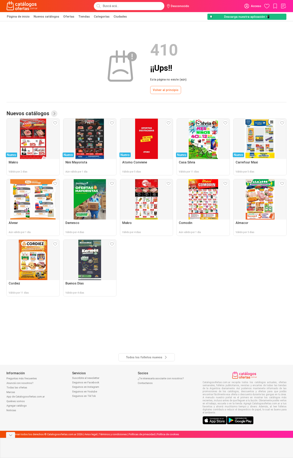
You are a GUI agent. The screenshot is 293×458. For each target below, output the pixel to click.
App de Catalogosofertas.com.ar (25, 396)
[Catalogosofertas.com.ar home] (22, 6)
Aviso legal (90, 434)
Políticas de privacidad (142, 434)
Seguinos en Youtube (84, 391)
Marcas (10, 392)
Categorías (102, 16)
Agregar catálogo (16, 405)
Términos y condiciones (113, 434)
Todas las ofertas (16, 387)
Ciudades (120, 16)
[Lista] (283, 6)
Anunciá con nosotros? (19, 383)
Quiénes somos (15, 401)
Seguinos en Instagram (85, 386)
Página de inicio (18, 16)
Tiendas (84, 16)
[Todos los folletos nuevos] (54, 113)
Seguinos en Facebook (85, 382)
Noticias (11, 410)
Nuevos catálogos (46, 16)
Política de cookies (168, 434)
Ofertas (68, 16)
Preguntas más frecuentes (21, 378)
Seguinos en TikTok (84, 395)
